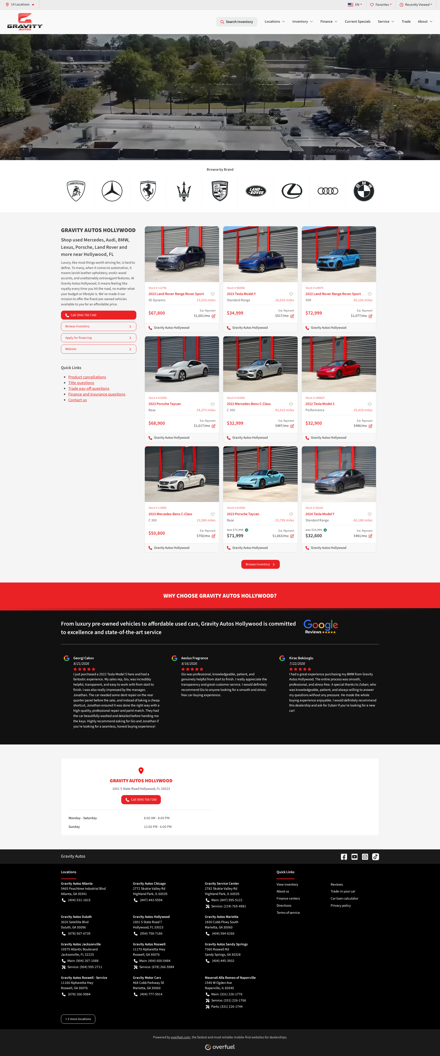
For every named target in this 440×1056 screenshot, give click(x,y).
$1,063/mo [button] (283, 533)
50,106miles (363, 300)
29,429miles (363, 410)
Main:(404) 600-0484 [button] (154, 960)
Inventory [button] (300, 21)
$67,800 (156, 312)
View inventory (287, 884)
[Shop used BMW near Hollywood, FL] (364, 191)
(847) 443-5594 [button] (151, 900)
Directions (284, 905)
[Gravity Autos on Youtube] (352, 856)
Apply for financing (78, 337)
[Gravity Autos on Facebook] (342, 856)
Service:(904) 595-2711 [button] (84, 966)
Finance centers (288, 898)
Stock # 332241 (314, 508)
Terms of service (288, 912)
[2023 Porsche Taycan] (182, 364)
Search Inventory (239, 21)
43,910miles (284, 410)
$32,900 (313, 423)
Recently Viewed (417, 4)
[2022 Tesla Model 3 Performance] (339, 364)
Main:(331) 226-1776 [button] (226, 994)
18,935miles (284, 300)
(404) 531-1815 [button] (79, 900)
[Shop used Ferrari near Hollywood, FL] (148, 191)
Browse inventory (77, 326)
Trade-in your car (343, 891)
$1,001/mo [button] (204, 313)
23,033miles (206, 300)
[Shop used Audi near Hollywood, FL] (328, 191)
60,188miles (363, 520)
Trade (406, 21)
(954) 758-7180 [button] (151, 933)
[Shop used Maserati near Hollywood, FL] (184, 191)
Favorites (382, 4)
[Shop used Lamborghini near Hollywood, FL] (76, 191)
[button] (22, 4)
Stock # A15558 (236, 508)
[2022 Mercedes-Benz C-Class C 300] (260, 364)
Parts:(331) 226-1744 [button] (227, 1006)
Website (70, 349)
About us (283, 891)
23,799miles (284, 520)
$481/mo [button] (363, 533)
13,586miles (206, 520)
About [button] (423, 21)
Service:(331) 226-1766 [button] (228, 1000)
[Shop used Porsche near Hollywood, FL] (220, 191)
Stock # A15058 (157, 398)
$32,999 (235, 423)
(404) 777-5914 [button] (151, 994)
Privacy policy (341, 905)
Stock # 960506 (236, 288)
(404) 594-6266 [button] (223, 933)
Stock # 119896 (157, 508)
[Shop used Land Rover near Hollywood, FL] (256, 191)
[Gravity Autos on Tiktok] (373, 856)
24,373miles (206, 410)
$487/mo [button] (284, 423)
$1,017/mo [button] (204, 423)
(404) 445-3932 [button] (223, 960)
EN (357, 4)
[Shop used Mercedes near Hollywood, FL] (112, 191)
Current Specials (358, 21)
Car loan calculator (344, 898)
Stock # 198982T (315, 398)
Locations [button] (272, 21)
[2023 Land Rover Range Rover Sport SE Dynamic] (182, 254)
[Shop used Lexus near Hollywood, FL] (292, 191)
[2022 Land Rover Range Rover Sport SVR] (339, 254)
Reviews (337, 884)
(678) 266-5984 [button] (79, 994)
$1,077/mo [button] (361, 313)
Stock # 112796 (157, 288)
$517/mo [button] (284, 313)
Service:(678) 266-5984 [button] (156, 966)
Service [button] (383, 21)
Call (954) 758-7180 (83, 315)
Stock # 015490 (236, 398)
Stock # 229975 (314, 288)
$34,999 (235, 312)
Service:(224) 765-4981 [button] (228, 906)
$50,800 (156, 533)
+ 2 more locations (78, 1019)
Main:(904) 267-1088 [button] (83, 960)
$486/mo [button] (363, 423)
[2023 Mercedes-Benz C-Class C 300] (182, 474)
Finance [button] (326, 21)
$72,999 (313, 312)
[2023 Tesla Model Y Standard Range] (260, 254)
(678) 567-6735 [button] (79, 933)
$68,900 (156, 423)
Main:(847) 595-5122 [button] (226, 900)
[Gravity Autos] (25, 21)
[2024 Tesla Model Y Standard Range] (339, 474)
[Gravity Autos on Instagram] (363, 856)
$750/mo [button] (206, 533)
